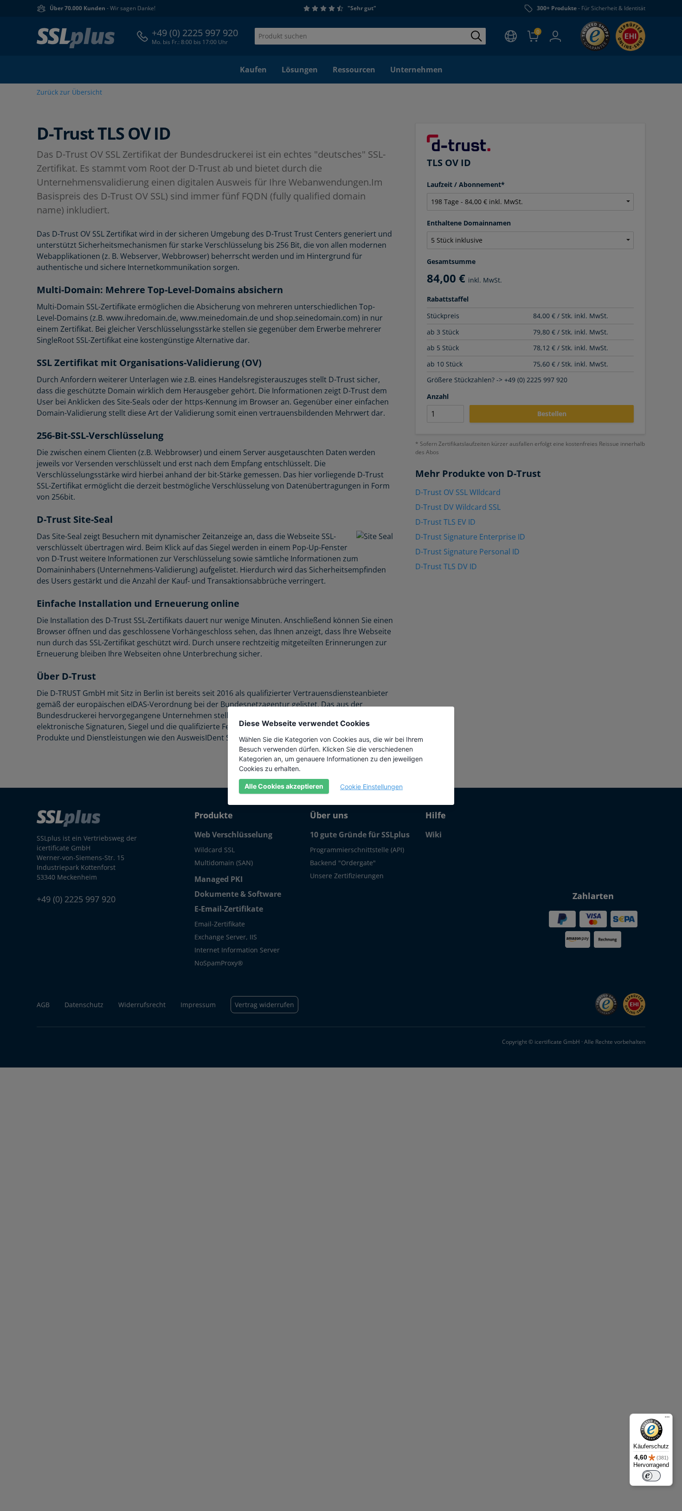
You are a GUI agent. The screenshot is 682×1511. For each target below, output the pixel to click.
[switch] (651, 1475)
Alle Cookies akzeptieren (283, 786)
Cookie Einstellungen (371, 787)
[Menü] (667, 1419)
